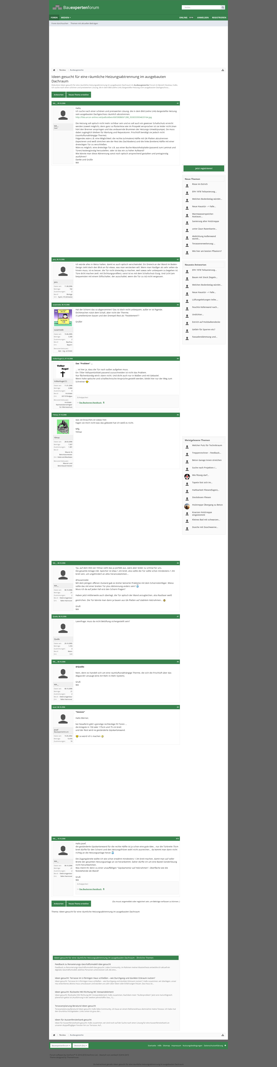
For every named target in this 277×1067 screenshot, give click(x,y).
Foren (54, 17)
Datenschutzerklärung (213, 1045)
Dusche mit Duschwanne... (205, 527)
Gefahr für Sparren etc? (203, 329)
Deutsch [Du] (79, 1045)
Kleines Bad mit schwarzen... (206, 519)
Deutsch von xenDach (114, 1055)
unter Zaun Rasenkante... (204, 228)
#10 (177, 839)
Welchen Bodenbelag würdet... (207, 199)
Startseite (152, 1045)
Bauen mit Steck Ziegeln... (205, 277)
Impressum (176, 1045)
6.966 (70, 388)
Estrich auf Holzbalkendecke (206, 322)
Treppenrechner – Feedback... (206, 452)
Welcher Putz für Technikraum (207, 445)
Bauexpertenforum (60, 1045)
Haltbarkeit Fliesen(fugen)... (205, 490)
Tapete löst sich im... (202, 482)
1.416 (70, 646)
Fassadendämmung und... (204, 336)
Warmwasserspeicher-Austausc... (203, 215)
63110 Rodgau (67, 396)
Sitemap (166, 1045)
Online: (186, 17)
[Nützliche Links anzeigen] (222, 70)
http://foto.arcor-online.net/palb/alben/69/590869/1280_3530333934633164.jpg (114, 117)
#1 (178, 103)
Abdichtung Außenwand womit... (204, 237)
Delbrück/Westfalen (65, 457)
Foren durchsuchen (60, 23)
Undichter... (198, 314)
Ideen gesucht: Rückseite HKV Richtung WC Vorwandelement (84, 991)
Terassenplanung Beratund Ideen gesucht (75, 1005)
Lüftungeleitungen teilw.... (205, 299)
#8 (178, 662)
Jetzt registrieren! (204, 168)
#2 (178, 259)
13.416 (70, 739)
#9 (178, 707)
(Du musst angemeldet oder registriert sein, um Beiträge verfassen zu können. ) (146, 901)
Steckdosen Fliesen (201, 497)
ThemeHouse (72, 1057)
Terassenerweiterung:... (203, 243)
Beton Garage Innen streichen (207, 460)
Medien (65, 17)
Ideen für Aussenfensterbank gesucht (73, 1019)
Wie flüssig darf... (200, 475)
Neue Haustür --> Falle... (204, 206)
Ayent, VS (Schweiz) (65, 297)
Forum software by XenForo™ (74, 1055)
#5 (178, 415)
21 (71, 592)
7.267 (70, 444)
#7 (178, 616)
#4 (178, 359)
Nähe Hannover (66, 600)
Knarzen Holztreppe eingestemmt (202, 513)
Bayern (69, 345)
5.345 (70, 337)
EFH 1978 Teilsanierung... (204, 191)
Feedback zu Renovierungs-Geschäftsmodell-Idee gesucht (83, 964)
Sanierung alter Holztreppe (205, 221)
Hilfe (159, 1045)
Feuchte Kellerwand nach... (205, 307)
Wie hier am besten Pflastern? (207, 251)
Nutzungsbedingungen (192, 1045)
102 (71, 289)
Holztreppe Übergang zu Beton (207, 504)
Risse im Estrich (200, 184)
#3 (178, 305)
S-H (71, 654)
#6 (178, 563)
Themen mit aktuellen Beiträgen (84, 23)
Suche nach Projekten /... (204, 467)
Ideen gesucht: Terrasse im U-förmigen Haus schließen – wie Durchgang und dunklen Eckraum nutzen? (105, 978)
